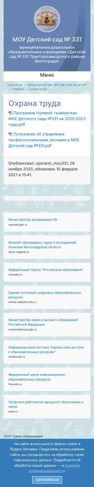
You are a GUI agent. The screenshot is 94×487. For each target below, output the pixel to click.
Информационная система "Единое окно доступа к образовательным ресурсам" (46, 350)
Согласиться (47, 480)
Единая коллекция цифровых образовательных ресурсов (44, 295)
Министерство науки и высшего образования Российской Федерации (43, 322)
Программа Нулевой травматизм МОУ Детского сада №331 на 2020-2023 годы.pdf (47, 118)
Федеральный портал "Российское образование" (45, 270)
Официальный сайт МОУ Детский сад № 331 (56, 85)
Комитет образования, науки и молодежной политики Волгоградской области (42, 245)
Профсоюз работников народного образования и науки (45, 404)
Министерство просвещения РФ (32, 219)
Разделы (18, 89)
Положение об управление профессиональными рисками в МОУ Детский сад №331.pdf (43, 140)
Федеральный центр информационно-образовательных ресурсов (37, 377)
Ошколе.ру (15, 85)
